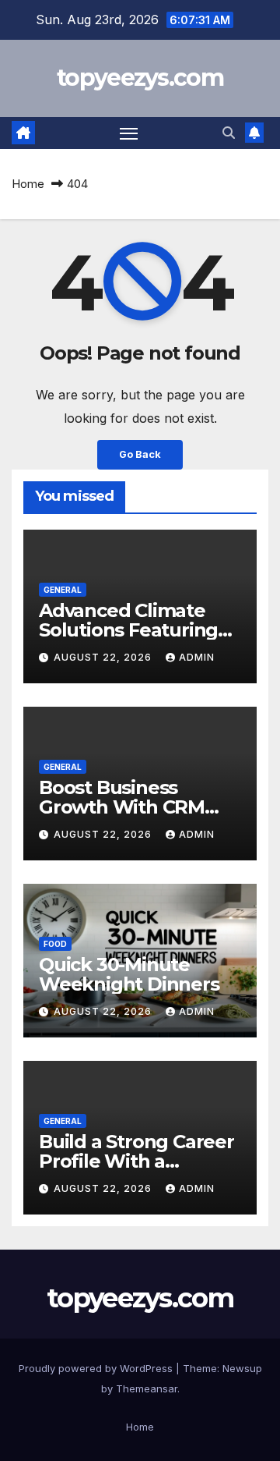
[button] (228, 132)
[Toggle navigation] (129, 133)
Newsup (242, 1368)
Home (28, 183)
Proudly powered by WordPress (97, 1368)
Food (55, 944)
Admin (197, 657)
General (63, 589)
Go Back (140, 454)
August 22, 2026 (104, 657)
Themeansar (146, 1388)
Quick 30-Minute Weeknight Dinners (129, 974)
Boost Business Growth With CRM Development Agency (139, 807)
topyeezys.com (140, 77)
